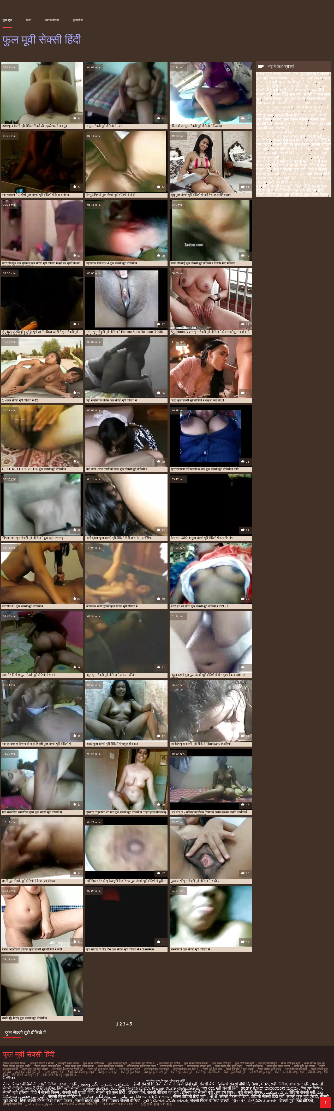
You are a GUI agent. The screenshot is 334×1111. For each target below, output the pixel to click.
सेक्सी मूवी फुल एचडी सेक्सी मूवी (299, 128)
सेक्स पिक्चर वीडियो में (19, 1084)
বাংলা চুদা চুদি (68, 1084)
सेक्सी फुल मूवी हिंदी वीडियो (35, 1069)
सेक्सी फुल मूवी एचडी (302, 1096)
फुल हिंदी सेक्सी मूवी (267, 1063)
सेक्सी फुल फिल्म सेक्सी (290, 119)
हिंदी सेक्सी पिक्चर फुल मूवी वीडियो (59, 1074)
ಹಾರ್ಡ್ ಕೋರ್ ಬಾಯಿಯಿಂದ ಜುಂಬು (270, 1088)
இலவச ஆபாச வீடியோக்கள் (175, 1088)
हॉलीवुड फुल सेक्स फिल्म (309, 194)
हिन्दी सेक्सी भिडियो (147, 1084)
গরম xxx (207, 1088)
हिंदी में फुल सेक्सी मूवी (234, 1071)
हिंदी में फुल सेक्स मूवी (181, 1071)
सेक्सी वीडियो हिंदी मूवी (180, 1084)
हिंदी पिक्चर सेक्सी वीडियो (121, 1100)
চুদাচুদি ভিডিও (47, 1084)
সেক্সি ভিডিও (279, 1084)
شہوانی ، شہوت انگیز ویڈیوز (105, 1084)
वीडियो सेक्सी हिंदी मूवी (267, 1096)
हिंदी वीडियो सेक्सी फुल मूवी (25, 1074)
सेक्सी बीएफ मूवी (87, 1100)
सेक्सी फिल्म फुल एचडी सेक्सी (141, 1066)
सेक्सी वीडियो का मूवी (163, 1092)
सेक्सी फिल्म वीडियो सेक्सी (210, 1100)
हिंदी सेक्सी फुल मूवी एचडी (282, 186)
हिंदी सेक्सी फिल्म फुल (284, 182)
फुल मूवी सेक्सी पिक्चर (272, 78)
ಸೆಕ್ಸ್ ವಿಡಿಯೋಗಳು (262, 1100)
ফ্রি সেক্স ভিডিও (311, 1088)
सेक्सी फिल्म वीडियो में (65, 1096)
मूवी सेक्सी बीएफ (250, 1092)
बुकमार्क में (78, 20)
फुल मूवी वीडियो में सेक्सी (311, 73)
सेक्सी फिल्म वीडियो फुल (199, 1066)
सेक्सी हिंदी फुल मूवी (294, 153)
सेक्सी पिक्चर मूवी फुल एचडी (284, 98)
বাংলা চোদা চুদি (299, 1084)
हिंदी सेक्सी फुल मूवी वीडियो (295, 190)
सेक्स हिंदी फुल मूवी (287, 94)
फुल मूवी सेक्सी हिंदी (12, 1104)
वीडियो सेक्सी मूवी (302, 1092)
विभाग (28, 20)
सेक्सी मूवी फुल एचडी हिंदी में (276, 132)
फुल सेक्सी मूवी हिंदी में (169, 1063)
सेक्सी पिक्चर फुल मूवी (314, 1063)
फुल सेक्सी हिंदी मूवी (221, 1063)
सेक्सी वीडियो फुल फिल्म (291, 144)
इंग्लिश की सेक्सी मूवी (198, 1092)
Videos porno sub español (78, 1104)
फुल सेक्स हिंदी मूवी (117, 1063)
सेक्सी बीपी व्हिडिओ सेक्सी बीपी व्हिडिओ (229, 1084)
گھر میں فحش (33, 1096)
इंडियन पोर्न (136, 1092)
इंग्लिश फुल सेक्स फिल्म (273, 73)
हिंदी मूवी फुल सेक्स (130, 1071)
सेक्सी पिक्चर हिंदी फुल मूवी (47, 1066)
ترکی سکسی (275, 1092)
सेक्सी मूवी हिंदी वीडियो (296, 1100)
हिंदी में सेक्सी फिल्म (45, 1092)
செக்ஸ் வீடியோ (95, 1088)
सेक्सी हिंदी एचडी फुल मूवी (27, 1071)
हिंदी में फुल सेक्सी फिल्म (289, 165)
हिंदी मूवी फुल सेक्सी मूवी (290, 161)
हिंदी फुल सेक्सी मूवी (296, 157)
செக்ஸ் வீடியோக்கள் (153, 1096)
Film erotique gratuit (119, 1104)
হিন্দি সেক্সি (238, 1100)
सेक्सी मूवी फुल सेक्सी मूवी (286, 136)
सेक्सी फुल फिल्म (254, 1066)
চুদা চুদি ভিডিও (226, 1092)
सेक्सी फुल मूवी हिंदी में (290, 123)
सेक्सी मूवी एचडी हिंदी (78, 1092)
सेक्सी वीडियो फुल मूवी (296, 1069)
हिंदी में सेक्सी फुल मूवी (289, 169)
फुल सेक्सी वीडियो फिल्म (301, 86)
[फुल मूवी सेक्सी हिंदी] (325, 1102)
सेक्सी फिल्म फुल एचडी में (274, 107)
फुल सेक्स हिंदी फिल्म (306, 78)
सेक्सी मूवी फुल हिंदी (287, 140)
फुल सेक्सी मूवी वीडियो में (297, 82)
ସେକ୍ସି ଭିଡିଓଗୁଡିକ (40, 1088)
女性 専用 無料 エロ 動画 (156, 1104)
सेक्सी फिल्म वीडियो (234, 1096)
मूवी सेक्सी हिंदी (227, 1088)
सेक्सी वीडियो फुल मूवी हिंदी (290, 148)
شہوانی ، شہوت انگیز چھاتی (109, 1096)
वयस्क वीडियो (52, 20)
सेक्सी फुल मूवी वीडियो (304, 1066)
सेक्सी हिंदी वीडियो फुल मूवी (81, 1071)
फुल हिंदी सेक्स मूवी (294, 90)
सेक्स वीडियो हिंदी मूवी (190, 1096)
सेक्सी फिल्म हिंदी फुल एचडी (296, 115)
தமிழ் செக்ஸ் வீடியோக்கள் (166, 1100)
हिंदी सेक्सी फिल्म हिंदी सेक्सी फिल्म (46, 1100)
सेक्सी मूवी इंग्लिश (15, 1092)
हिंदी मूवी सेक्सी (69, 1088)
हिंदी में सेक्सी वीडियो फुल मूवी (289, 1071)
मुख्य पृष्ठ (7, 20)
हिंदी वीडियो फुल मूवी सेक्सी (301, 174)
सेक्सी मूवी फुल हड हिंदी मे (185, 1069)
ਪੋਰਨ (265, 1084)
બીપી (213, 1096)
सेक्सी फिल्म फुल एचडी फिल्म (299, 103)
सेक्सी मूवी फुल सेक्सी (129, 1069)
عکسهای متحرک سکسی (39, 1104)
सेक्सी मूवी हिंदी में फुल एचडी (239, 1069)
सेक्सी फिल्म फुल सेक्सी (284, 111)
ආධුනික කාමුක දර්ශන (130, 1088)
